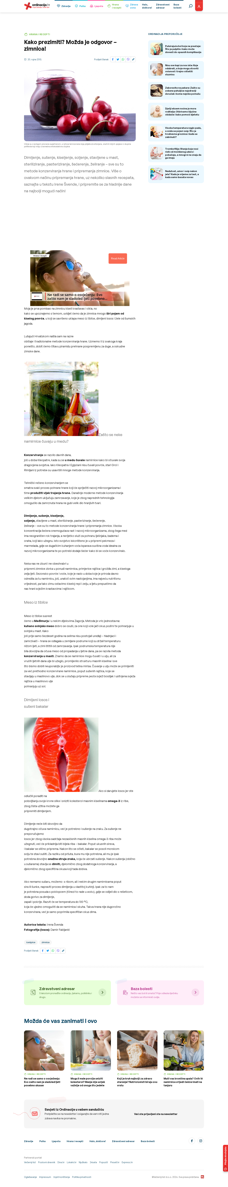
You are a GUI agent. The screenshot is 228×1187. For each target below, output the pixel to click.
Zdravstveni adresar (123, 1141)
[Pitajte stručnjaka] (225, 1158)
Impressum (45, 1177)
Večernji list (30, 1162)
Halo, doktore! (97, 1141)
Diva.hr (61, 1162)
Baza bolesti (148, 1141)
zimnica (45, 942)
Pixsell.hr (114, 1162)
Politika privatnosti (81, 1177)
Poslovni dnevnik (46, 1162)
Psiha (82, 6)
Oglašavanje (30, 1177)
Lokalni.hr (71, 1162)
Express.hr (127, 1162)
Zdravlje (66, 6)
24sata (93, 1162)
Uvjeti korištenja (61, 1177)
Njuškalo (83, 1162)
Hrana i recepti (75, 1141)
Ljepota (98, 6)
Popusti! (103, 1162)
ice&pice (30, 942)
